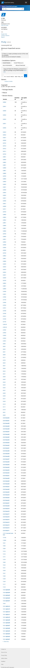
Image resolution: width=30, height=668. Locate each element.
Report (3, 37)
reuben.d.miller (9, 81)
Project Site (4, 34)
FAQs (2, 664)
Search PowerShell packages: (9, 6)
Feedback (3, 661)
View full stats (4, 25)
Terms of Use (4, 652)
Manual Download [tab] (20, 65)
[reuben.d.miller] (2, 81)
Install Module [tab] (6, 63)
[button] (1, 60)
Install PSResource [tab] (18, 63)
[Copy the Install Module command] (25, 76)
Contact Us (3, 649)
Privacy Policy (4, 655)
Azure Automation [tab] (7, 65)
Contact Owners (5, 35)
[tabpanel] (15, 73)
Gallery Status (4, 658)
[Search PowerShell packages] (22, 9)
